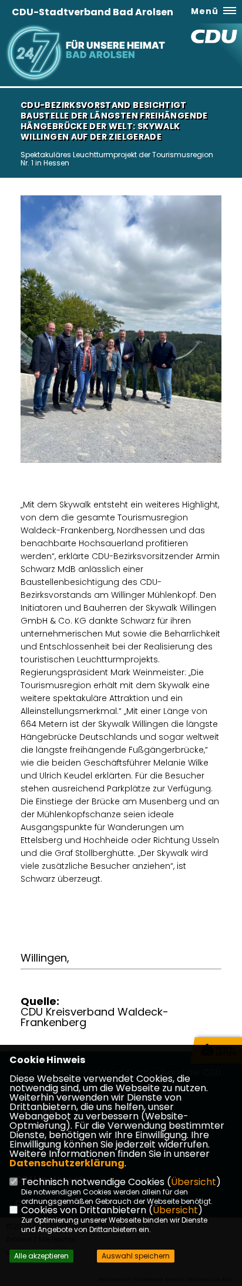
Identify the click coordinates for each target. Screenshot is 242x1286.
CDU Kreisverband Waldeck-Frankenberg (95, 1017)
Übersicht (193, 1182)
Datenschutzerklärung (67, 1163)
